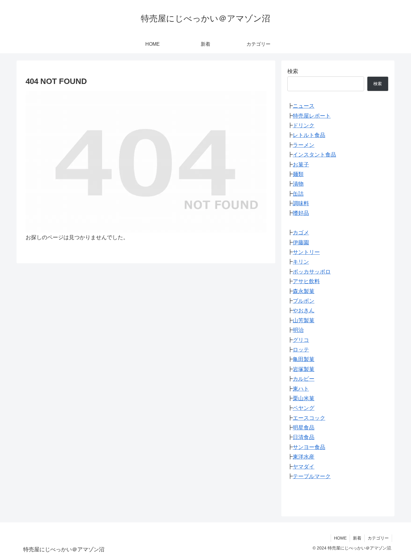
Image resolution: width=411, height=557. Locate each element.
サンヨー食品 (309, 447)
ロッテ (301, 350)
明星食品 (303, 428)
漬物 (298, 184)
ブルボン (303, 301)
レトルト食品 (309, 135)
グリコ (301, 340)
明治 (298, 330)
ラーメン (303, 145)
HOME (340, 538)
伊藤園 (301, 242)
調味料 (301, 203)
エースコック (309, 418)
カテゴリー (378, 538)
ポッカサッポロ (312, 271)
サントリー (306, 252)
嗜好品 (301, 213)
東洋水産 (303, 457)
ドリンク (303, 125)
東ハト (301, 388)
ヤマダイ (303, 466)
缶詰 (298, 193)
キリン (301, 262)
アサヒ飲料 (306, 281)
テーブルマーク (312, 476)
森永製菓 (303, 291)
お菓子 (301, 164)
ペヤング (303, 408)
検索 (292, 71)
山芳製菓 (303, 320)
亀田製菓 (303, 359)
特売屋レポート (312, 116)
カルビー (303, 379)
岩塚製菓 (303, 369)
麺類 (298, 174)
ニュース (303, 106)
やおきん (303, 311)
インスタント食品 (314, 155)
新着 (357, 538)
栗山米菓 (303, 398)
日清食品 (303, 437)
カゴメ (301, 233)
